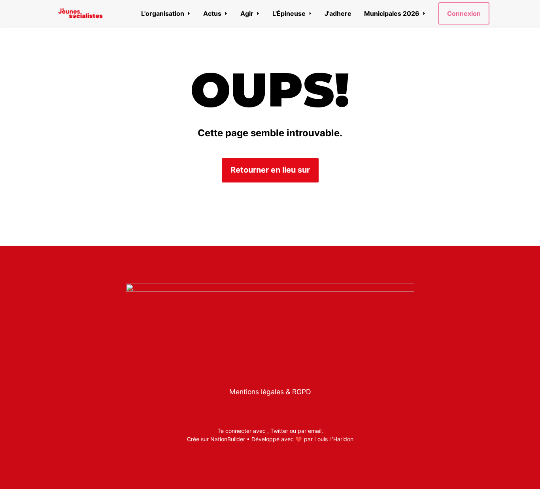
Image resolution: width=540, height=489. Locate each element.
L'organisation (163, 13)
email (314, 430)
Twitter (279, 430)
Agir (247, 13)
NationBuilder (227, 439)
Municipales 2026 (392, 13)
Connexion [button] (464, 13)
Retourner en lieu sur (270, 170)
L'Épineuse (289, 13)
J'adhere (338, 13)
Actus (213, 13)
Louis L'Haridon (333, 439)
